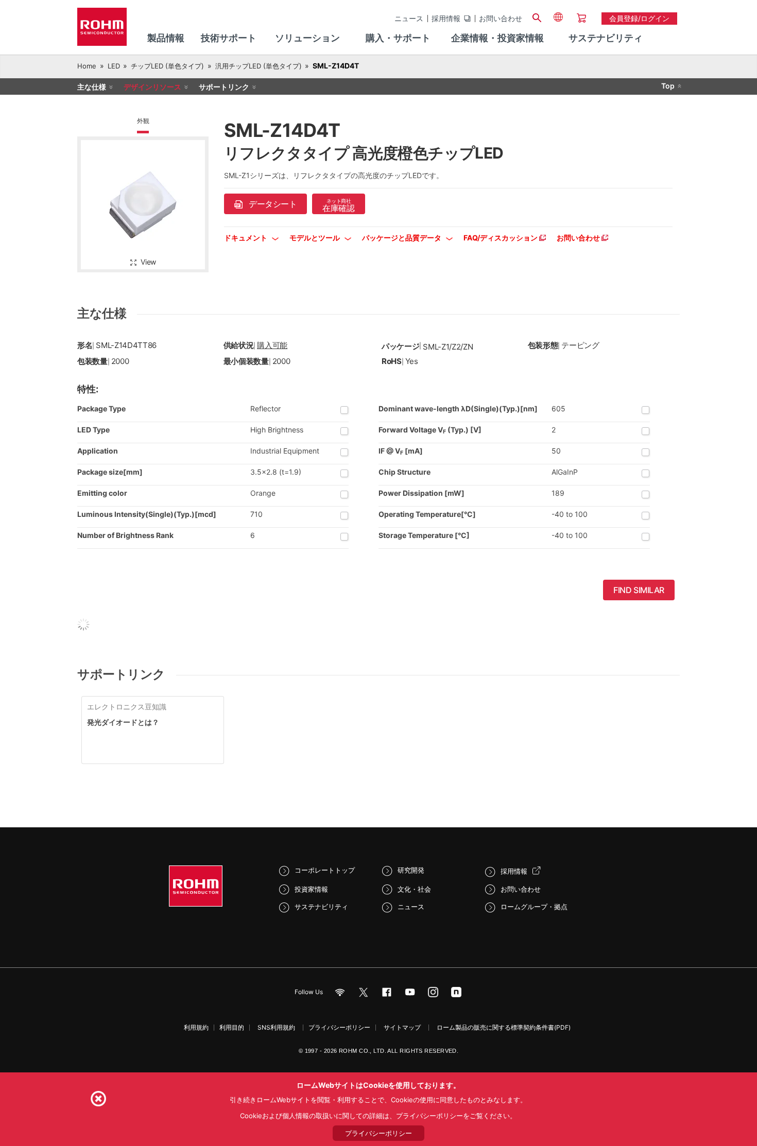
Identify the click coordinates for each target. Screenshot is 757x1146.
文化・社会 (414, 889)
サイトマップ (402, 1027)
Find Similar (638, 590)
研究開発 (411, 870)
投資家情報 (311, 889)
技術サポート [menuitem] (228, 37)
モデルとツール (315, 237)
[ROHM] (102, 30)
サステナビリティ (321, 906)
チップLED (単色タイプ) (167, 66)
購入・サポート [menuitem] (398, 37)
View (148, 261)
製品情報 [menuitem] (165, 37)
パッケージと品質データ (402, 237)
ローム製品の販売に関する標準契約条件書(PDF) (504, 1027)
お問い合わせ (500, 18)
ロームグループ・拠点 (534, 906)
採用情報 (446, 18)
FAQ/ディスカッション (501, 237)
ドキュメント (246, 237)
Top (668, 85)
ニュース (408, 18)
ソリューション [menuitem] (307, 37)
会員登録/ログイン (639, 18)
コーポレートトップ (325, 870)
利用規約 (196, 1027)
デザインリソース (152, 86)
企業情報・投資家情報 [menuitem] (497, 37)
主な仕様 (91, 86)
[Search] (536, 16)
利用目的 (231, 1027)
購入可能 (272, 345)
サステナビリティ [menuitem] (606, 37)
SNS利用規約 (276, 1027)
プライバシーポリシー (339, 1027)
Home (86, 66)
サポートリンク (224, 86)
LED (114, 66)
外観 (143, 121)
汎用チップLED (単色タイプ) (258, 66)
